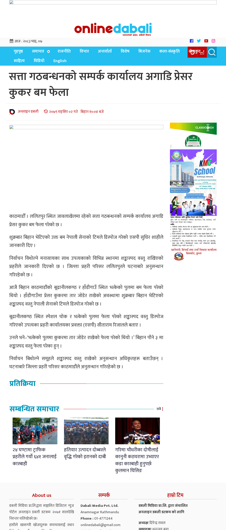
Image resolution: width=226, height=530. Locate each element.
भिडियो (17, 63)
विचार (76, 52)
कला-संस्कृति (151, 52)
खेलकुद (173, 52)
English (36, 63)
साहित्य (191, 52)
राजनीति (58, 52)
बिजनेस (128, 52)
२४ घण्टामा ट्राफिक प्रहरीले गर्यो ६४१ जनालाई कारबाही (34, 460)
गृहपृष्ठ (17, 52)
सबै (158, 412)
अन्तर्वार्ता (94, 52)
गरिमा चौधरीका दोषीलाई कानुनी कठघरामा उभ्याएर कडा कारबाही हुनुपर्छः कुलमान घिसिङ (137, 463)
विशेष (111, 52)
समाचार (34, 52)
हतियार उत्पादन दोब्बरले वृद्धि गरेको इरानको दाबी (85, 456)
